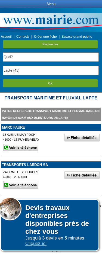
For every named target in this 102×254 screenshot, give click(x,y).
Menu (51, 4)
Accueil (6, 37)
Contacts (22, 37)
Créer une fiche (45, 37)
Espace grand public (76, 37)
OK (50, 83)
